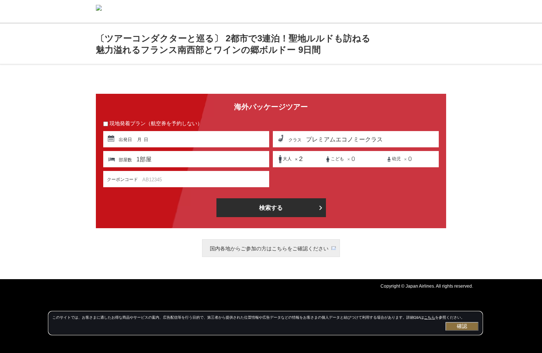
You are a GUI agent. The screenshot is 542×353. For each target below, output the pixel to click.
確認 (462, 326)
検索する (271, 208)
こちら (429, 317)
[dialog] (265, 323)
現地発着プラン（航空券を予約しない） (156, 123)
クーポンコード (122, 179)
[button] (186, 139)
